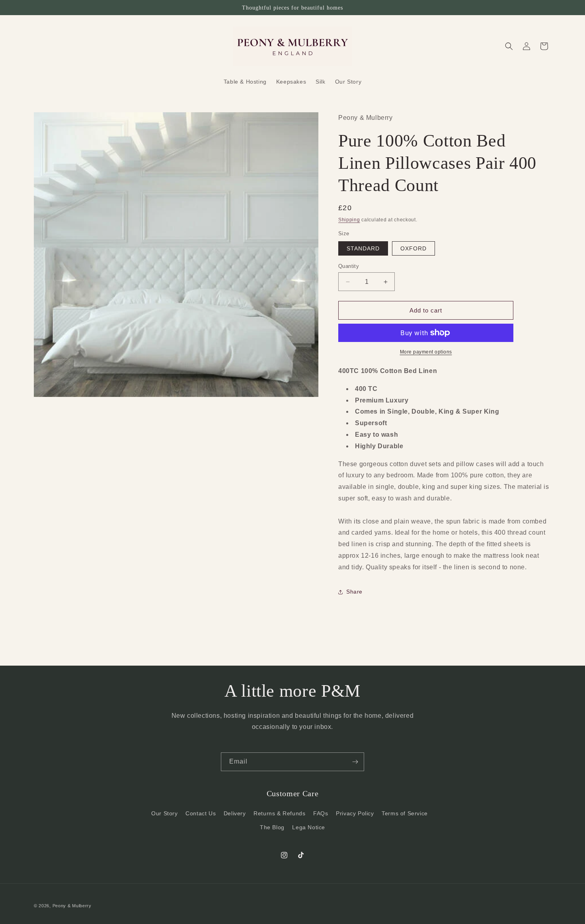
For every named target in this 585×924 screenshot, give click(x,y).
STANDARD (363, 248)
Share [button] (354, 591)
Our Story (164, 813)
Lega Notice (308, 827)
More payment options (426, 352)
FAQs (320, 813)
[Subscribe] (355, 761)
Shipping (349, 220)
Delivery (235, 813)
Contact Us (200, 813)
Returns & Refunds (279, 813)
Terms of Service (405, 813)
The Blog (272, 827)
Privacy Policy (355, 813)
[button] (509, 46)
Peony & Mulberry (72, 905)
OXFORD (413, 248)
